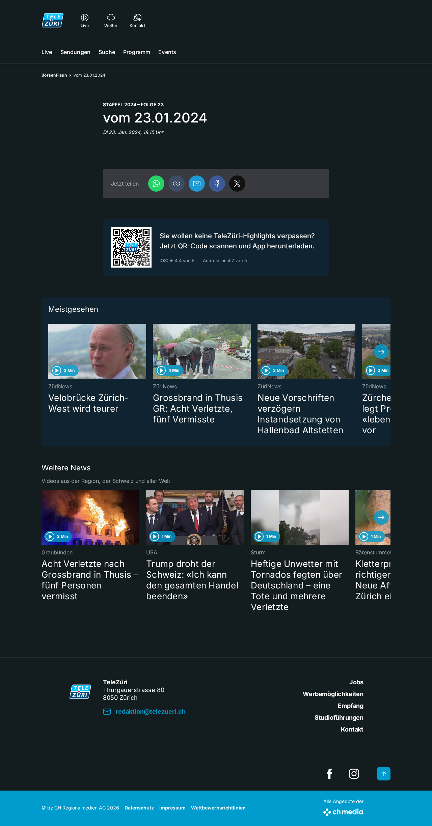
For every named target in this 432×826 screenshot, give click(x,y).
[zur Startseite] (52, 20)
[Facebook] (217, 183)
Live (47, 52)
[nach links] (50, 351)
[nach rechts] (381, 351)
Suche (107, 52)
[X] (237, 183)
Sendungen (75, 52)
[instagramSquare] (354, 773)
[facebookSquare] (329, 773)
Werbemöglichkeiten (333, 693)
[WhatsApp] (156, 183)
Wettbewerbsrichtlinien (218, 807)
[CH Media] (343, 811)
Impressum (172, 807)
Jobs (356, 682)
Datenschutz (139, 807)
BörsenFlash (54, 75)
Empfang (350, 705)
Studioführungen (339, 717)
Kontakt (352, 729)
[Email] (197, 183)
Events (167, 52)
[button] (176, 183)
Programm (136, 52)
